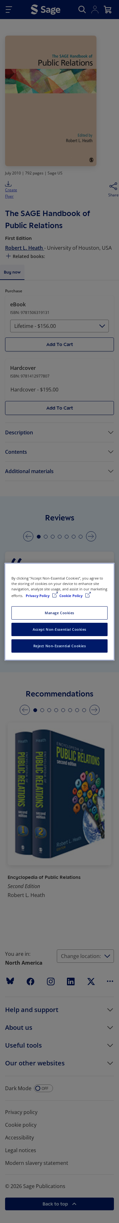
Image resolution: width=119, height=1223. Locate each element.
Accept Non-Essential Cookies (59, 629)
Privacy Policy (38, 595)
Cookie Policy (71, 595)
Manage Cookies (59, 612)
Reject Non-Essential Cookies (59, 645)
